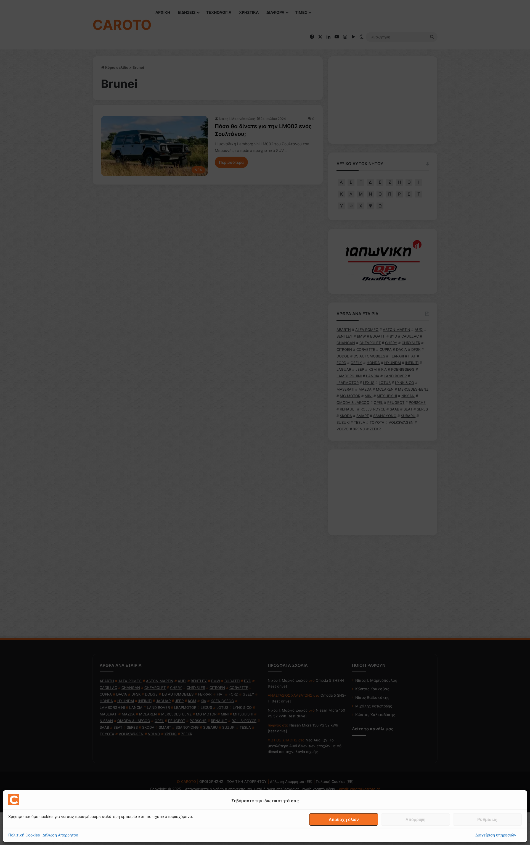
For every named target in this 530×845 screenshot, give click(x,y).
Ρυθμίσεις (487, 819)
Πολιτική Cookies (24, 835)
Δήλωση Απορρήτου (60, 835)
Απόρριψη (415, 819)
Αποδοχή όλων (344, 819)
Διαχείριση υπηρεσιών (495, 835)
